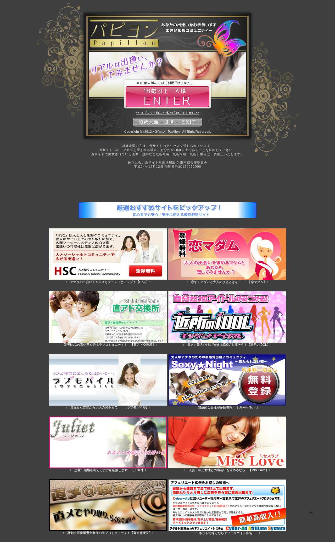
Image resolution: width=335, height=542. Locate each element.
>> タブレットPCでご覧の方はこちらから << (167, 113)
